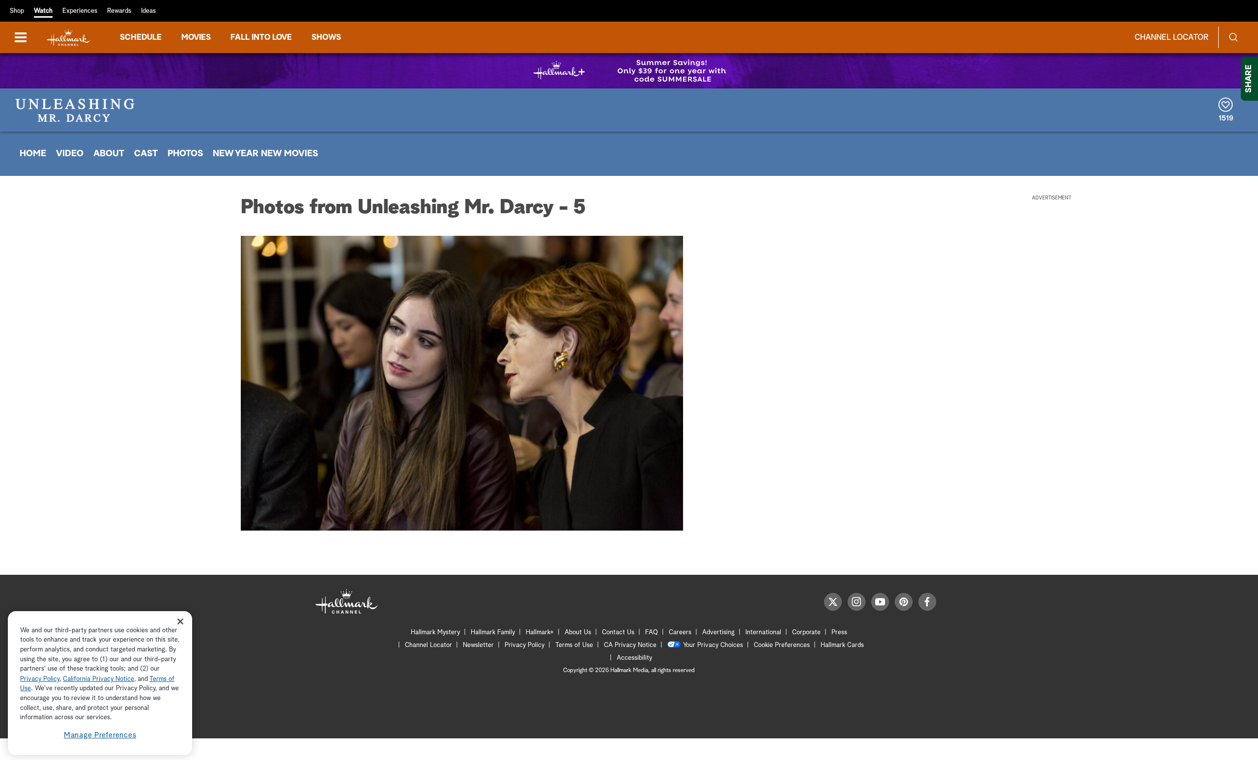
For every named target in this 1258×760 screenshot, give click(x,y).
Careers (680, 632)
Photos (185, 153)
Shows (326, 37)
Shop (17, 11)
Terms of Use (574, 645)
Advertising (718, 632)
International (763, 632)
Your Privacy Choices (713, 645)
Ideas (148, 11)
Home (33, 153)
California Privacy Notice (98, 679)
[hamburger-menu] (21, 37)
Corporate (806, 632)
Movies (196, 37)
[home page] (68, 37)
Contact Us (618, 632)
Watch (43, 11)
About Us (578, 632)
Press (839, 632)
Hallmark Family (493, 632)
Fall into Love (261, 37)
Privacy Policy (524, 645)
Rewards (119, 11)
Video (70, 153)
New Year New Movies (265, 153)
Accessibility (634, 658)
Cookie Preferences (782, 645)
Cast (146, 153)
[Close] (180, 621)
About (108, 153)
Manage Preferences (100, 735)
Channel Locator (1171, 37)
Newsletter (478, 645)
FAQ (651, 632)
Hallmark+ (540, 632)
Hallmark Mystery (435, 632)
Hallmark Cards (842, 645)
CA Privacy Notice (630, 645)
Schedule (141, 37)
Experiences (79, 11)
